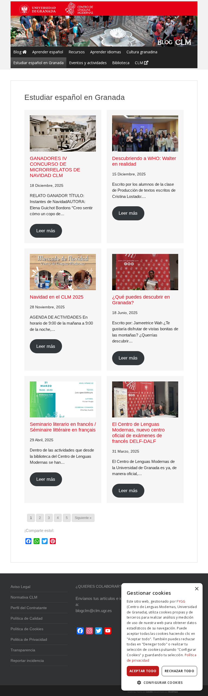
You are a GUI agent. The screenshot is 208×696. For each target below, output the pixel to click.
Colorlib (149, 692)
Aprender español (47, 51)
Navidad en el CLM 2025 (56, 297)
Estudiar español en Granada (38, 62)
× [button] (196, 589)
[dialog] (162, 637)
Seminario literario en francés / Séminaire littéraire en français (63, 427)
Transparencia (23, 650)
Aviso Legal (20, 586)
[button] (162, 682)
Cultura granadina (141, 51)
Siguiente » (83, 518)
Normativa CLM (24, 597)
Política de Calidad (27, 618)
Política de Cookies (27, 629)
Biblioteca (120, 62)
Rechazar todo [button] (179, 671)
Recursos (77, 51)
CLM (139, 62)
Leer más (45, 230)
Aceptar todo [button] (143, 671)
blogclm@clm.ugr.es (94, 610)
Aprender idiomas (105, 51)
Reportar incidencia (27, 660)
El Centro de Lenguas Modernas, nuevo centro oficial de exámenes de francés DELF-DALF (138, 432)
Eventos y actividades (88, 62)
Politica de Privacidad (29, 639)
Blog (17, 51)
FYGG (181, 601)
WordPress (173, 692)
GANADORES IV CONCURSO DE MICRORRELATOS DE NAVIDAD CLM (55, 167)
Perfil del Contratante (29, 608)
